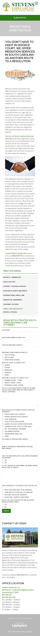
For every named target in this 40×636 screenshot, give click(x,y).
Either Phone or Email (12, 360)
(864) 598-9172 (21, 18)
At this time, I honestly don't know (16, 497)
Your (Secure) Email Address (12, 345)
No (5, 462)
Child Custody (9, 282)
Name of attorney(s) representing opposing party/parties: (17, 447)
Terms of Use (11, 632)
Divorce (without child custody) (16, 416)
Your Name (6, 330)
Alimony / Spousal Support (14, 286)
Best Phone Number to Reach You (14, 337)
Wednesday (8, 370)
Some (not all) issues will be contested (18, 492)
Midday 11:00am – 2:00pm (12, 382)
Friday (6, 375)
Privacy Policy (21, 632)
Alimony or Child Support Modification (18, 424)
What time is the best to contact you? (15, 378)
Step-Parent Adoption (11, 431)
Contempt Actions (11, 304)
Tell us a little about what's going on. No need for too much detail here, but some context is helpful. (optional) (18, 389)
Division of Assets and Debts (15, 291)
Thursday (7, 372)
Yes (5, 460)
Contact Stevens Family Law (15, 253)
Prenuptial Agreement (12, 300)
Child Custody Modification (14, 421)
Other (6, 436)
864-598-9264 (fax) (8, 597)
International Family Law (13, 295)
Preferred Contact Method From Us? (15, 352)
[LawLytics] (20, 625)
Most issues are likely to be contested (18, 490)
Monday (7, 365)
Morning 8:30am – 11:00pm (13, 380)
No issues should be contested (15, 495)
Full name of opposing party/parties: (15, 439)
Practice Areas (12, 271)
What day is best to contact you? (14, 362)
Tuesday (7, 367)
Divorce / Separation (12, 277)
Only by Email (9, 357)
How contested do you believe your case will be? (19, 486)
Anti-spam (29, 632)
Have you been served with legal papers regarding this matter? (20, 457)
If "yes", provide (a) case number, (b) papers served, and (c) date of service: (20, 466)
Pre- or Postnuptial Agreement (15, 429)
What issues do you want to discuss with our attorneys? (18, 411)
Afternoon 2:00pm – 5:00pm (13, 385)
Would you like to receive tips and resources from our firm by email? (18, 501)
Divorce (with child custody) (14, 414)
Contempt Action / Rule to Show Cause (18, 426)
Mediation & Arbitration (10, 312)
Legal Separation (10, 419)
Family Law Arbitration (13, 309)
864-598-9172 (7, 595)
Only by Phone (9, 355)
